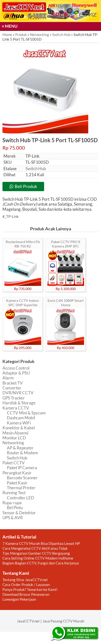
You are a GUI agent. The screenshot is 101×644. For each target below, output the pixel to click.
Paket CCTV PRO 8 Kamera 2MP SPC (65, 244)
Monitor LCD (14, 437)
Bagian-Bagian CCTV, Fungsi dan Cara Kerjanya (40, 563)
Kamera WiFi (19, 422)
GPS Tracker (13, 397)
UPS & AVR (12, 517)
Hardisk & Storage (19, 402)
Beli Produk (26, 186)
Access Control (15, 368)
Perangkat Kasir (17, 472)
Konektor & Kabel (18, 427)
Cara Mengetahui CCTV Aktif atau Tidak (35, 548)
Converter (11, 387)
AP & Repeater (20, 447)
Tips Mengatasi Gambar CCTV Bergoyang (36, 553)
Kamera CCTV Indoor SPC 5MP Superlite (22, 302)
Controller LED (20, 497)
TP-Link (12, 216)
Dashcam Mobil (21, 417)
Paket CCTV (13, 462)
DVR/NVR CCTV (18, 392)
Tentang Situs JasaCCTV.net (25, 579)
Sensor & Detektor (19, 512)
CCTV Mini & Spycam (26, 412)
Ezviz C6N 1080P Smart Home (66, 302)
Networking (13, 442)
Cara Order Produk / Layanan (26, 584)
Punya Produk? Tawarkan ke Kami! (30, 589)
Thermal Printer (21, 487)
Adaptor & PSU (16, 372)
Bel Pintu (15, 507)
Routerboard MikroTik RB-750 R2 (23, 244)
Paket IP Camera (22, 467)
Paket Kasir (17, 482)
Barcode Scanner (22, 477)
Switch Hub (35, 168)
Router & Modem (22, 452)
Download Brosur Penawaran (25, 594)
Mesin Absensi (15, 432)
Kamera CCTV (15, 407)
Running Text (13, 492)
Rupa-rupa (12, 502)
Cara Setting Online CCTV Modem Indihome (37, 558)
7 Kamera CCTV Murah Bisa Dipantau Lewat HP (41, 543)
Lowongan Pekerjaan (19, 599)
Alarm (8, 377)
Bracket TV (12, 383)
